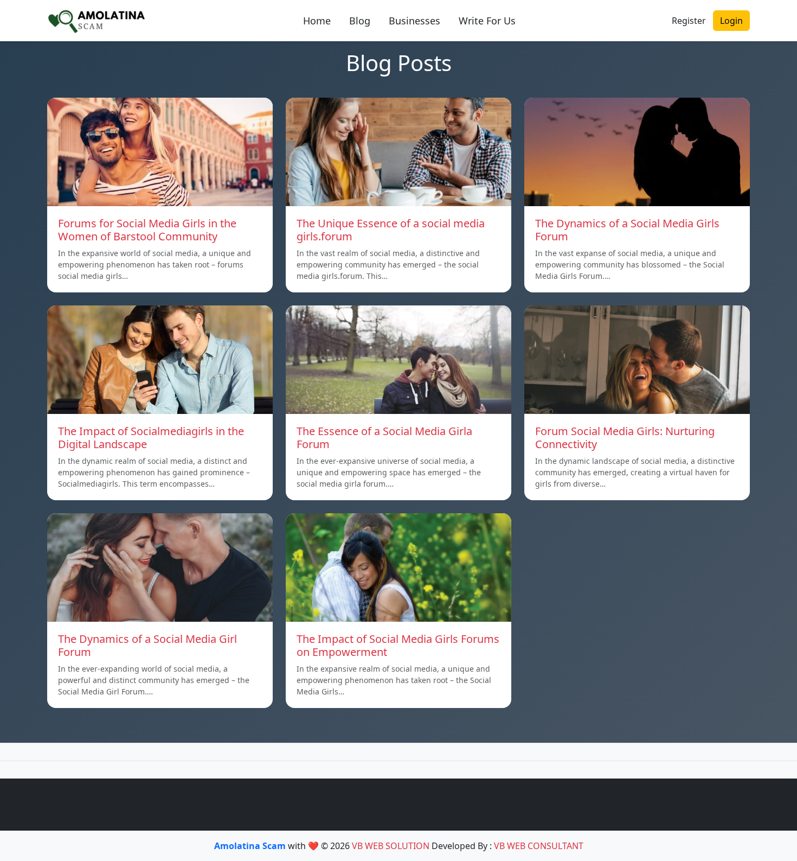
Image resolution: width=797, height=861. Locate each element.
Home (317, 20)
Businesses (414, 20)
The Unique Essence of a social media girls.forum (391, 230)
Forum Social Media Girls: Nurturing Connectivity (625, 437)
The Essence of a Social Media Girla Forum (384, 437)
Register (689, 21)
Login (731, 21)
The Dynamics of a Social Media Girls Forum (627, 230)
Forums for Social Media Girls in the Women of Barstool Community (147, 230)
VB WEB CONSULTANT (538, 846)
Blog (359, 20)
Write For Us (487, 20)
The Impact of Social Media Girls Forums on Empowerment (398, 645)
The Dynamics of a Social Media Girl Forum (147, 645)
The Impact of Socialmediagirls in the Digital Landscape (151, 437)
